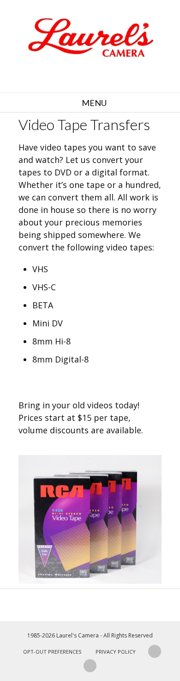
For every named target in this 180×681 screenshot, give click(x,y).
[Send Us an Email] (154, 651)
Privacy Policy (116, 651)
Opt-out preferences (52, 651)
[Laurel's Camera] (90, 37)
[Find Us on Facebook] (90, 665)
